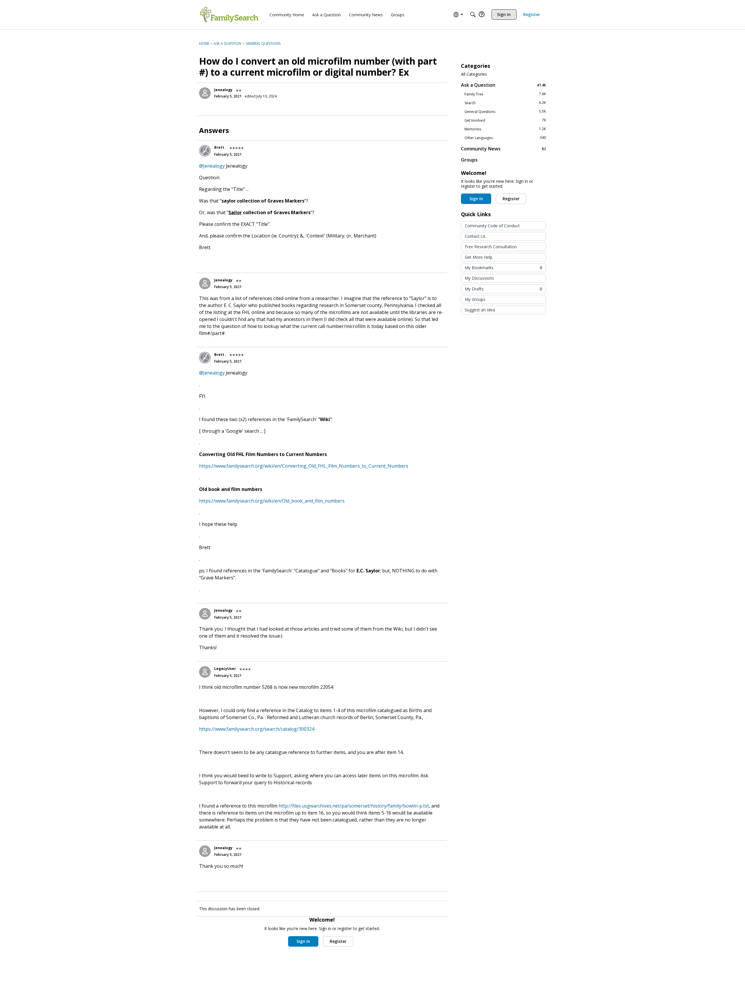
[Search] (473, 14)
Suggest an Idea (480, 310)
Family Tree (505, 94)
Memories (505, 129)
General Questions (505, 111)
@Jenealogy (212, 166)
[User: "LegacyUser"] (205, 672)
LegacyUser (225, 668)
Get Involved (505, 120)
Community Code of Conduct (492, 225)
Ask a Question (503, 85)
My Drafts (503, 289)
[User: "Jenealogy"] (205, 93)
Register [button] (338, 941)
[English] (229, 14)
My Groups (475, 299)
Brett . (220, 147)
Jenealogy (223, 89)
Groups (469, 160)
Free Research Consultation (491, 246)
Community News (503, 149)
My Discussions (479, 278)
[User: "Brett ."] (205, 151)
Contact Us (475, 236)
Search (505, 102)
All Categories (474, 74)
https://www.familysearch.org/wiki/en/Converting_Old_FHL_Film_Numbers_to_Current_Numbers (303, 466)
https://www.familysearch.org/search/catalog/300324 (256, 729)
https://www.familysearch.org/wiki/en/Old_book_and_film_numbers (272, 501)
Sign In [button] (303, 941)
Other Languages (505, 137)
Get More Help (478, 257)
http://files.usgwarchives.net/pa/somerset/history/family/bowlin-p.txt (354, 806)
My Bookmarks (503, 267)
